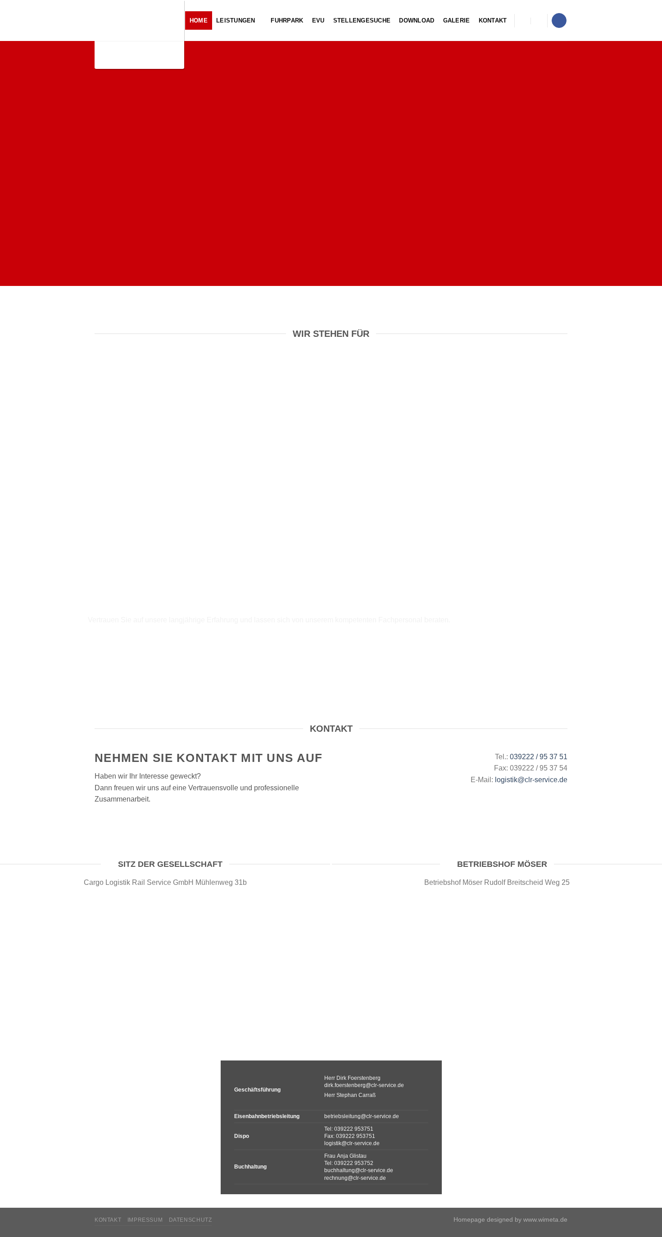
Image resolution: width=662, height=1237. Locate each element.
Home (199, 20)
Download (416, 20)
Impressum (145, 1220)
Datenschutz (190, 1220)
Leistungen (235, 20)
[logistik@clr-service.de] (522, 20)
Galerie (456, 20)
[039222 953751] (540, 20)
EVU (318, 20)
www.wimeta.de (545, 1219)
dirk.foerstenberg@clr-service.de (364, 1085)
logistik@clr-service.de (531, 780)
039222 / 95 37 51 (538, 757)
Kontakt (493, 20)
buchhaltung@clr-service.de (358, 1170)
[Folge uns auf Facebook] (559, 20)
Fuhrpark (287, 20)
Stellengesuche (362, 20)
